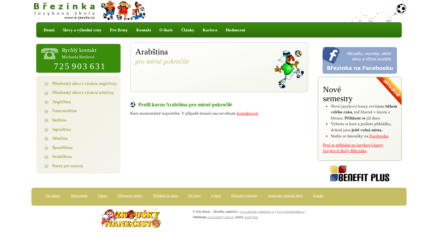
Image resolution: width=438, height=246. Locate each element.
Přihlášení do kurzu (165, 195)
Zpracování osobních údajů (285, 195)
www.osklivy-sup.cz (220, 217)
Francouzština (64, 110)
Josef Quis (251, 217)
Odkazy (102, 195)
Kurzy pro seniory (67, 165)
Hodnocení (235, 30)
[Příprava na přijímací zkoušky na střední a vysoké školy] (131, 219)
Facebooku (379, 136)
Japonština (61, 129)
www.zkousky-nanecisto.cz (257, 211)
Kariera (210, 30)
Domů (49, 30)
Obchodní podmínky (244, 195)
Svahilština (62, 156)
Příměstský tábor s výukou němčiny (83, 92)
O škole (166, 30)
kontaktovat (247, 113)
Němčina (60, 138)
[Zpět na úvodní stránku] (219, 11)
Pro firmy (119, 30)
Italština (59, 120)
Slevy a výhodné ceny (82, 30)
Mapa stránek (79, 195)
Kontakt (143, 30)
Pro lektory (53, 195)
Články (187, 30)
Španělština (62, 147)
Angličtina (61, 101)
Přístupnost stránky (130, 195)
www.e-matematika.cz (291, 211)
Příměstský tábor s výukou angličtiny (84, 83)
